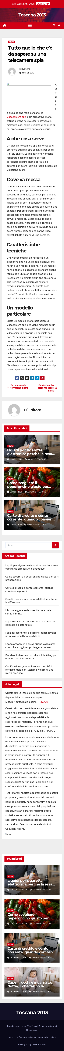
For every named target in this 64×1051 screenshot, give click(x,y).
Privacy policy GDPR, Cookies (32, 1044)
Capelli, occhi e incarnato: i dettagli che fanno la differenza (30, 986)
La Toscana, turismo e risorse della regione (36, 1037)
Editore (26, 68)
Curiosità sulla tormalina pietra (19, 386)
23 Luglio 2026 (19, 889)
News (11, 42)
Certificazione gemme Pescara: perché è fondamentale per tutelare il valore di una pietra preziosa (29, 669)
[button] (54, 25)
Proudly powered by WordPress (22, 1026)
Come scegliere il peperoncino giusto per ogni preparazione (27, 487)
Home (10, 1037)
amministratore (36, 459)
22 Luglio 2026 (19, 923)
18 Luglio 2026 (18, 957)
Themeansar (32, 1030)
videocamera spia (16, 116)
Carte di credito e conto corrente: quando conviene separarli (31, 519)
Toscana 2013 (32, 15)
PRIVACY (43, 701)
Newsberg (49, 1026)
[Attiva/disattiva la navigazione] (30, 25)
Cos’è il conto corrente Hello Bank (46, 388)
